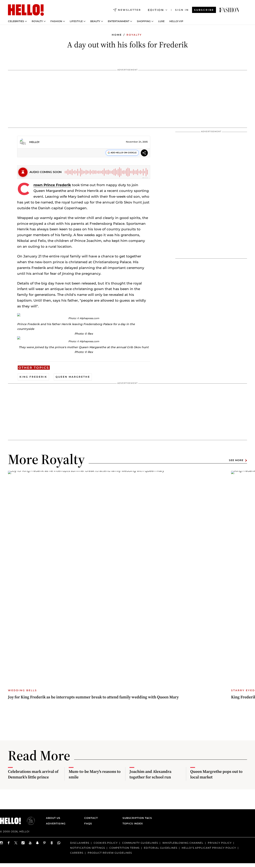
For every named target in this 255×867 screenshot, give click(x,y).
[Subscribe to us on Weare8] (51, 842)
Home (117, 34)
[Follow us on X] (16, 842)
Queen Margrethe (73, 376)
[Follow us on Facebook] (8, 842)
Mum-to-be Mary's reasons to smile (95, 774)
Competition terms (124, 847)
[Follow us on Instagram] (1, 842)
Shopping (144, 21)
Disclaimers (79, 842)
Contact (91, 817)
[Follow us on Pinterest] (44, 842)
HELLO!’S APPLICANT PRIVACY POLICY (209, 847)
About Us (53, 817)
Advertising (56, 823)
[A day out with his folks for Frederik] (229, 10)
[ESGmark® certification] (28, 821)
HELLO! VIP (176, 21)
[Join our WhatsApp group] (59, 842)
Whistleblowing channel (182, 842)
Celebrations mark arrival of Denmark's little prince (33, 774)
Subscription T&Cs (136, 817)
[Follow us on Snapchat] (37, 842)
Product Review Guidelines (110, 852)
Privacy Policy (220, 842)
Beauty (95, 21)
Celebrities (16, 21)
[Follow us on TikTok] (23, 842)
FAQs (88, 823)
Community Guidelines (140, 842)
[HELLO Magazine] (26, 10)
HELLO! (34, 142)
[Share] (144, 153)
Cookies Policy (106, 842)
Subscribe (204, 9)
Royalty (37, 21)
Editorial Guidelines (160, 847)
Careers (76, 852)
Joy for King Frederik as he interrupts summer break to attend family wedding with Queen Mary (93, 697)
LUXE (161, 21)
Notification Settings (87, 847)
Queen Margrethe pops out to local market (216, 774)
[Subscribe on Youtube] (30, 842)
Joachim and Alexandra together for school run (150, 774)
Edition (156, 10)
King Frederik (33, 376)
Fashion (56, 21)
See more (236, 460)
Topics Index (133, 823)
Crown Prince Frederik (52, 185)
